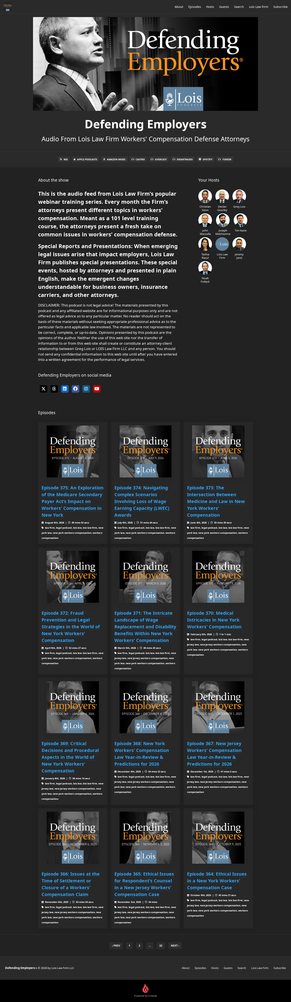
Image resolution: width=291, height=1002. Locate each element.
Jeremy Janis (239, 255)
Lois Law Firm (258, 7)
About (179, 7)
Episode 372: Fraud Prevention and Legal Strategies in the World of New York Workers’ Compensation (71, 626)
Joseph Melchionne (222, 232)
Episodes (194, 7)
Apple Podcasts (87, 159)
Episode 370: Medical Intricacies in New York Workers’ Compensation (214, 620)
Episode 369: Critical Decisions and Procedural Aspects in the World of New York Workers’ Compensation (70, 757)
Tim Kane (240, 230)
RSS (66, 159)
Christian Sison (205, 208)
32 (160, 945)
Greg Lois (239, 206)
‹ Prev (116, 945)
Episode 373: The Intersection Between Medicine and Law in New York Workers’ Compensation (216, 501)
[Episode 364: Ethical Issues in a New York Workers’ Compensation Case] (218, 838)
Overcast (161, 159)
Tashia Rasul (205, 255)
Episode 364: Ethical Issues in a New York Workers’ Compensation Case (217, 881)
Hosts (210, 7)
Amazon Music (116, 159)
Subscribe (280, 7)
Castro (140, 159)
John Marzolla (205, 232)
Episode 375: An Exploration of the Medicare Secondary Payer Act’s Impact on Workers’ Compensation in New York (73, 501)
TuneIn (226, 159)
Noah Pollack (205, 279)
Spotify (207, 159)
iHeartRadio (185, 159)
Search (239, 7)
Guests (224, 7)
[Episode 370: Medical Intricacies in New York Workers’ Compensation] (218, 577)
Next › (175, 945)
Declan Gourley (222, 208)
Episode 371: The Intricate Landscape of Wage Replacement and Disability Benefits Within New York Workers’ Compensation (145, 626)
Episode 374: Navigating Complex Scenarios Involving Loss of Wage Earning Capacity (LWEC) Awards (141, 501)
